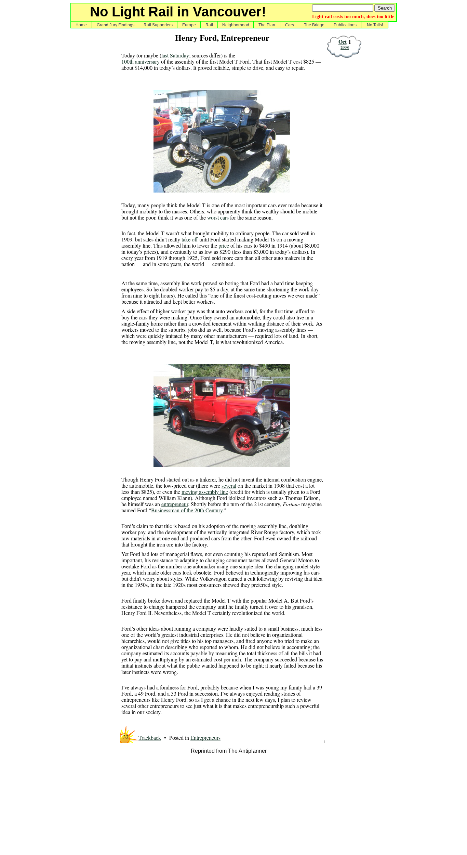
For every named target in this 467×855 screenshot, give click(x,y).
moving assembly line (205, 491)
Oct (342, 41)
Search (385, 8)
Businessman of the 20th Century (187, 510)
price (223, 245)
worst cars (218, 217)
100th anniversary (140, 61)
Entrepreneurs (205, 737)
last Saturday (175, 55)
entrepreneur (174, 504)
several (229, 485)
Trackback (149, 737)
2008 (345, 47)
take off (190, 239)
